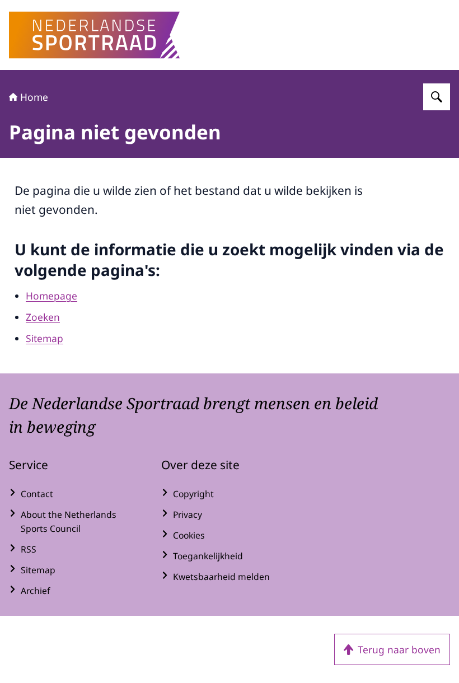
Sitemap (44, 338)
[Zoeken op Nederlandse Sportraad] (436, 96)
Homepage (51, 295)
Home (34, 97)
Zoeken (43, 317)
